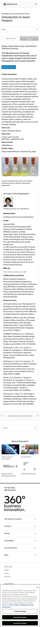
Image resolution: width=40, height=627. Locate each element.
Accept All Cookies (20, 623)
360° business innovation (7, 458)
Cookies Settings (20, 611)
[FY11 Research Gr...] (2, 416)
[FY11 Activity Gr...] (37, 416)
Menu (4, 29)
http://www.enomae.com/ (13, 272)
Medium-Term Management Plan (9, 474)
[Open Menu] (36, 4)
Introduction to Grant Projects (29, 38)
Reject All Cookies (20, 617)
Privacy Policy (14, 605)
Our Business (26, 457)
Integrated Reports (28, 473)
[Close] (37, 587)
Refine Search (10, 38)
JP (27, 4)
